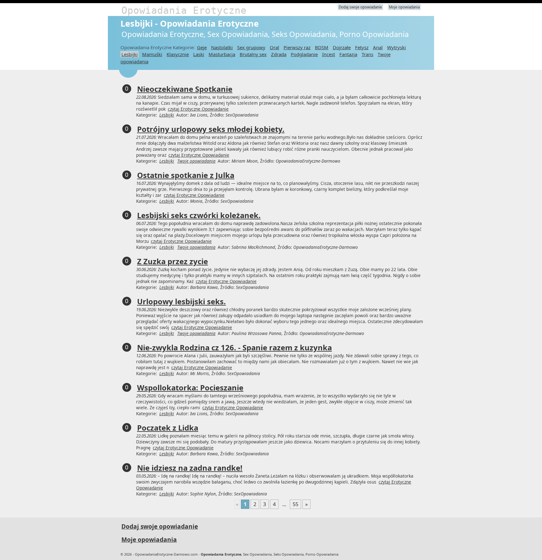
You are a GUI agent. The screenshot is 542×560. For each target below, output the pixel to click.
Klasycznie (178, 54)
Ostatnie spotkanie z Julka (185, 175)
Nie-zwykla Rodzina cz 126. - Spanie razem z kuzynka (234, 348)
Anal (378, 47)
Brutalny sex (253, 54)
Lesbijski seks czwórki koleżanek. (199, 215)
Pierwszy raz (297, 47)
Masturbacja (222, 54)
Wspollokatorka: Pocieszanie (190, 388)
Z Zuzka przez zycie (172, 261)
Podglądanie (304, 54)
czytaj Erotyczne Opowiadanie (198, 109)
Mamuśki (152, 54)
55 (295, 504)
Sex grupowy (251, 47)
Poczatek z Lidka (167, 428)
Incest (328, 54)
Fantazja (348, 54)
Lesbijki (129, 54)
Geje (202, 47)
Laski (198, 54)
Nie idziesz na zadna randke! (189, 468)
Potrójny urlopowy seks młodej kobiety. (210, 129)
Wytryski (396, 47)
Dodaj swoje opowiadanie (360, 7)
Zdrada (278, 54)
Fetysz (362, 47)
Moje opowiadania (404, 7)
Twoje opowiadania (196, 161)
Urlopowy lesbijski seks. (181, 301)
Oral (274, 47)
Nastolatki (222, 47)
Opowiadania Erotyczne (184, 10)
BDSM (321, 47)
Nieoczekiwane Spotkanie (184, 89)
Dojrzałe (342, 47)
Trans (367, 54)
